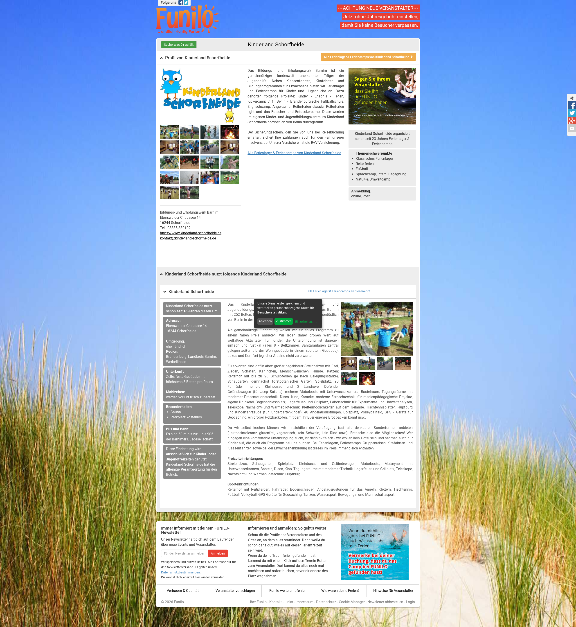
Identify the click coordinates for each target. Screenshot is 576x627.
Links (288, 602)
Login (410, 602)
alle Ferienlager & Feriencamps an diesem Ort (339, 291)
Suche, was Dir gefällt (179, 44)
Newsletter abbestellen (385, 602)
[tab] (288, 58)
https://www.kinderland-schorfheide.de (190, 233)
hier (197, 577)
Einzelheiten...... (306, 321)
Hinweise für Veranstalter (393, 591)
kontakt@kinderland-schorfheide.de (188, 238)
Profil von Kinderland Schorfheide (197, 57)
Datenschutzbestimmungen (180, 572)
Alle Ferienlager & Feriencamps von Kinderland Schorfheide (367, 57)
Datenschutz (326, 602)
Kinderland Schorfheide (191, 291)
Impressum (304, 602)
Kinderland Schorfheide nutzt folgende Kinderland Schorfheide (225, 274)
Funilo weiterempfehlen (287, 591)
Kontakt (275, 602)
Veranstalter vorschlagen (235, 591)
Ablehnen (265, 321)
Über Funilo (258, 602)
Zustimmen (284, 321)
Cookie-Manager (352, 602)
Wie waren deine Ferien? (340, 591)
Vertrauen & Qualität (183, 591)
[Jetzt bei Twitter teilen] (572, 113)
